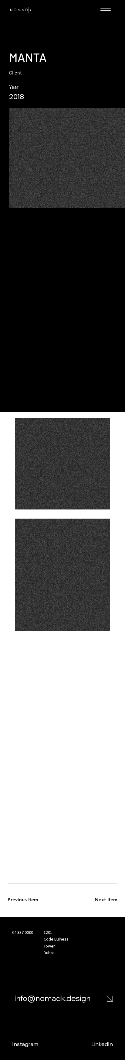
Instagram (25, 1044)
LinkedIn (102, 1044)
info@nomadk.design (53, 998)
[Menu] (105, 9)
